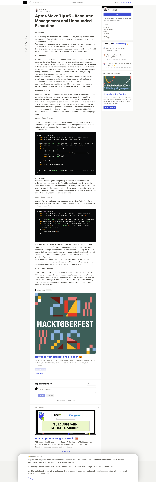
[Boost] (25, 55)
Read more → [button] (66, 451)
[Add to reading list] (25, 50)
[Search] (30, 2)
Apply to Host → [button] (110, 107)
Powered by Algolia (77, 2)
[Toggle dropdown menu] (94, 290)
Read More (39, 373)
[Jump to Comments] (25, 43)
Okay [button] (31, 479)
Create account (126, 2)
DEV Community (119, 44)
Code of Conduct (60, 400)
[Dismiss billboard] (134, 456)
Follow (118, 14)
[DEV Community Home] (25, 2)
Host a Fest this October (115, 94)
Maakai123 (42, 9)
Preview (50, 395)
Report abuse (71, 400)
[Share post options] (25, 61)
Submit (41, 395)
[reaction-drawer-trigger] (26, 37)
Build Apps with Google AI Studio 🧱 (56, 438)
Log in (116, 2)
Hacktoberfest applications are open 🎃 (58, 356)
